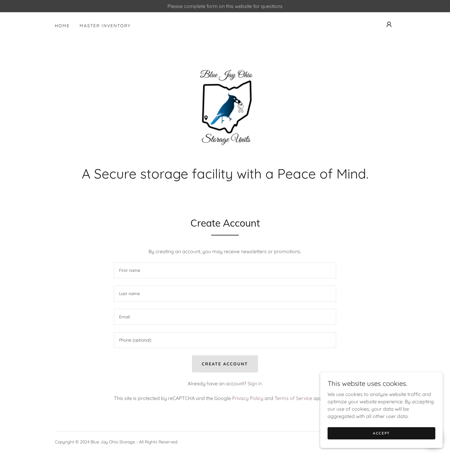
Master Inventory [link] (105, 25)
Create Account (225, 364)
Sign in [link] (255, 383)
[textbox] (225, 270)
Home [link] (62, 25)
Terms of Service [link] (293, 398)
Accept (381, 433)
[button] (389, 24)
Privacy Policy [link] (247, 398)
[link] (225, 111)
